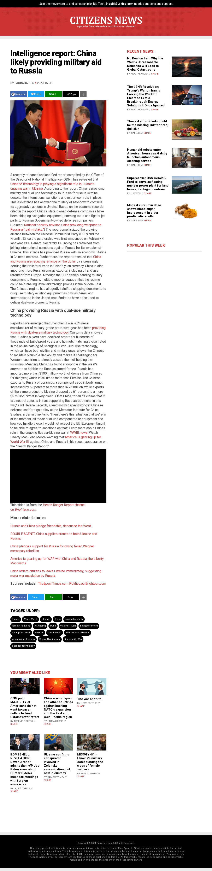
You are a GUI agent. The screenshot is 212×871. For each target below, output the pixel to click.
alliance (39, 632)
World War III (30, 619)
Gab (54, 94)
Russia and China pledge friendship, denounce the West (50, 526)
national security (74, 619)
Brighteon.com (95, 583)
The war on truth (89, 699)
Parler (37, 94)
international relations (77, 632)
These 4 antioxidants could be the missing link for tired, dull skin (147, 125)
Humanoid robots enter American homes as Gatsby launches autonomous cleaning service (147, 155)
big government (89, 625)
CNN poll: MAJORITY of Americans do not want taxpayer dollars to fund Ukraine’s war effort (24, 707)
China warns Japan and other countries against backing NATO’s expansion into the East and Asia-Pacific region (58, 707)
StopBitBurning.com (120, 3)
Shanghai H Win (73, 639)
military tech (54, 632)
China (57, 619)
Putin (53, 625)
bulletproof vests (21, 632)
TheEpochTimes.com (53, 583)
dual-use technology (23, 646)
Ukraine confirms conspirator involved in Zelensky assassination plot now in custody (57, 764)
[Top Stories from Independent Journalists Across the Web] (106, 29)
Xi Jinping (40, 625)
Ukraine (46, 619)
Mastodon (20, 94)
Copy (73, 94)
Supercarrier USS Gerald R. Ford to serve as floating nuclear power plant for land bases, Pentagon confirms (148, 183)
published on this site (108, 857)
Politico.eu (76, 583)
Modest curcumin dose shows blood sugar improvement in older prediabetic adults (144, 210)
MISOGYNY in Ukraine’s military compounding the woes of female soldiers (90, 762)
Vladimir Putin (68, 625)
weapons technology (23, 639)
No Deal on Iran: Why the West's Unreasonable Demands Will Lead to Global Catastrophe (145, 64)
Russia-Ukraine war (49, 639)
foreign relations (21, 625)
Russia (15, 619)
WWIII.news (79, 433)
